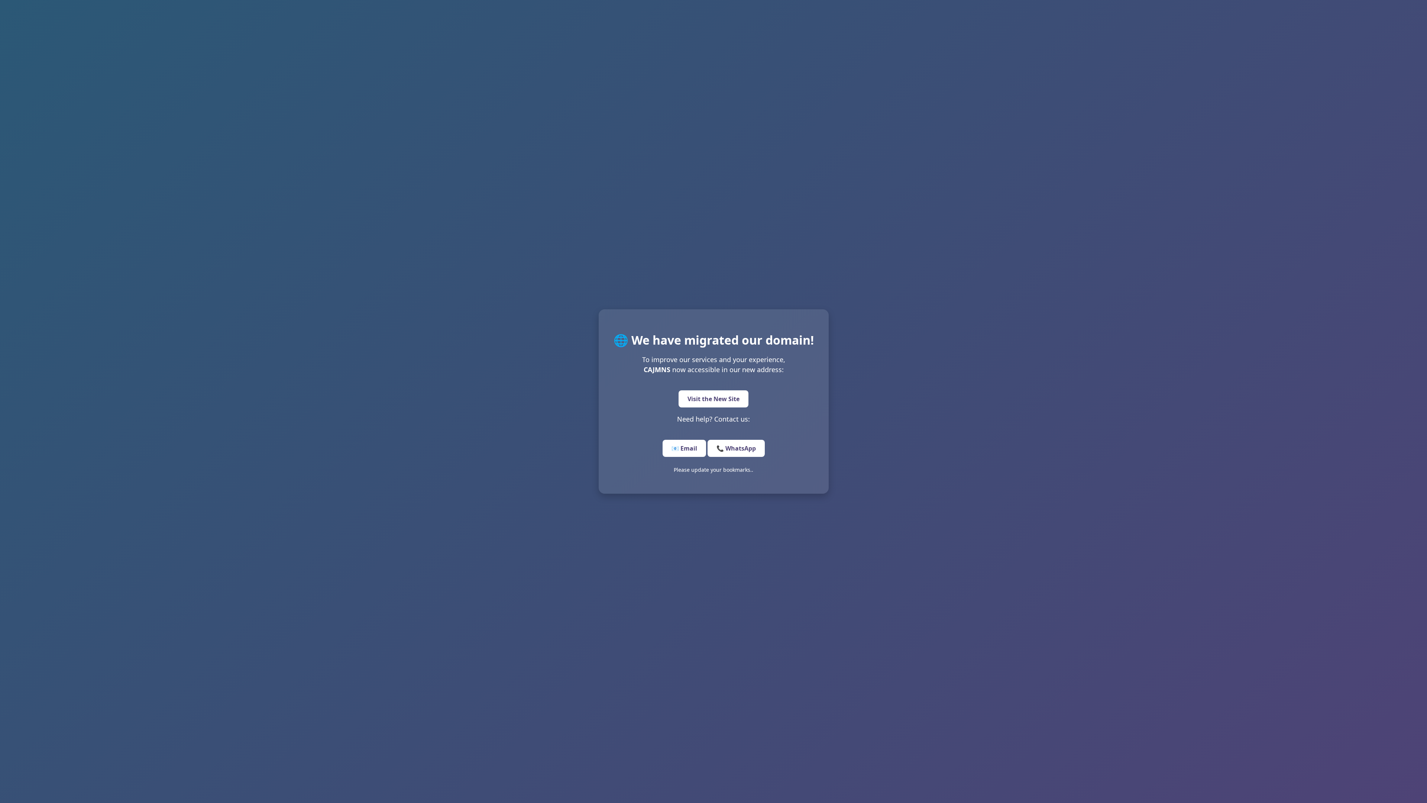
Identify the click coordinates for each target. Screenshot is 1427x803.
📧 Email (684, 448)
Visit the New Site (713, 399)
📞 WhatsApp (736, 448)
